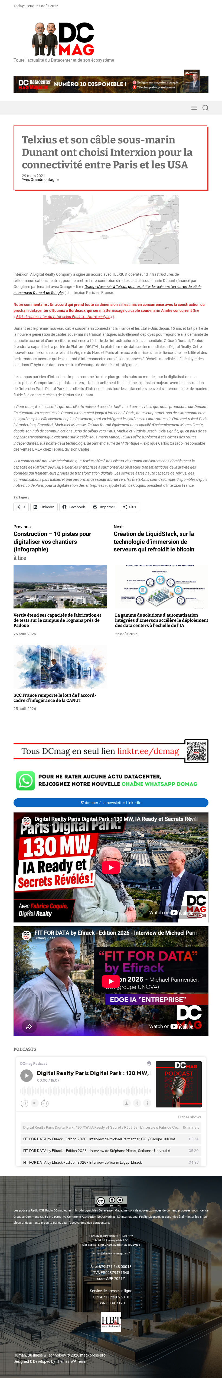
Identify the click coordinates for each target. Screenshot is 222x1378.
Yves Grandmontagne (40, 179)
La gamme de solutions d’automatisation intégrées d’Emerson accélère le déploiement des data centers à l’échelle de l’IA (161, 620)
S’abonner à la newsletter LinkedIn (111, 802)
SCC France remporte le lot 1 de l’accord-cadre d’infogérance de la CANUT (55, 698)
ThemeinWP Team (71, 1361)
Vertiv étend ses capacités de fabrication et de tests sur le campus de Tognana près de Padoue (57, 620)
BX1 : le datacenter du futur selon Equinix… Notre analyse (63, 317)
